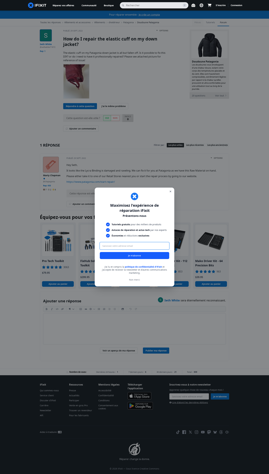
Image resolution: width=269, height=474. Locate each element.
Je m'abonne (134, 255)
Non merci (134, 279)
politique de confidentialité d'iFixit (143, 266)
